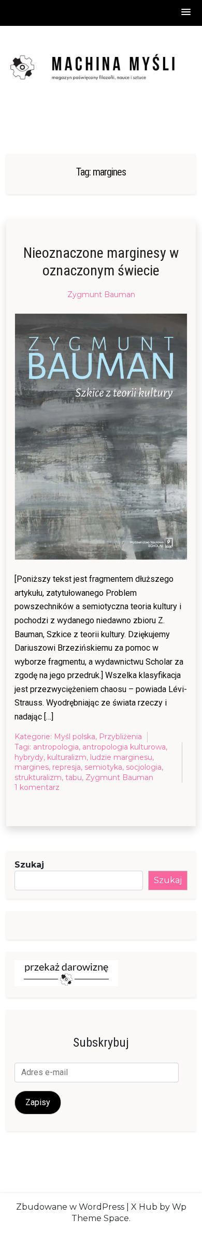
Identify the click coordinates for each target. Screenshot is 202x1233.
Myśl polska (74, 736)
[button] (186, 12)
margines (32, 767)
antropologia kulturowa (124, 747)
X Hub (144, 1207)
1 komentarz (37, 788)
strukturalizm (38, 777)
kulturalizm (66, 757)
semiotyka (103, 767)
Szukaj (29, 865)
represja (66, 767)
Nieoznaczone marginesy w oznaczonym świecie (101, 261)
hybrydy (29, 757)
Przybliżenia (120, 736)
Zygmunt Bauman (101, 294)
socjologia (144, 767)
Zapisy (37, 1102)
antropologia (56, 747)
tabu (73, 777)
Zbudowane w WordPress (70, 1207)
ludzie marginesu (121, 757)
